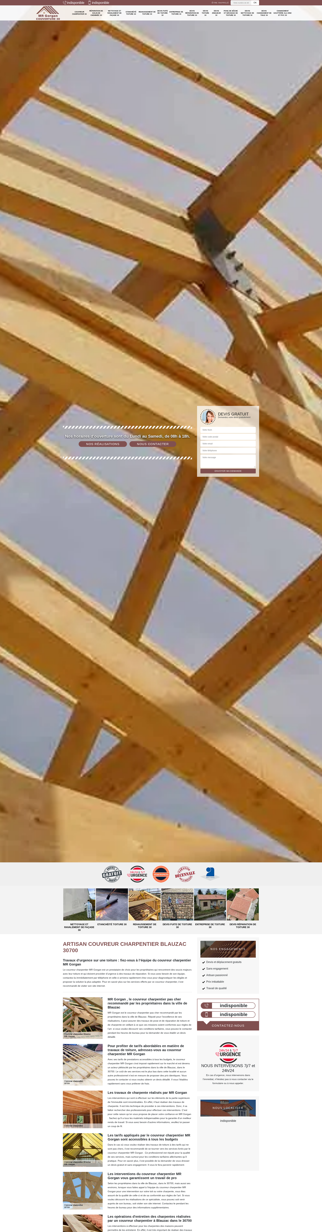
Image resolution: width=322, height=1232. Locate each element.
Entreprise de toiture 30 (176, 13)
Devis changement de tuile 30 (264, 13)
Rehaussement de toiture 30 (147, 13)
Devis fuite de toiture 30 (162, 13)
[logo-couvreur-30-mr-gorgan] (48, 12)
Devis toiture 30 (205, 13)
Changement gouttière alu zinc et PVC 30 (283, 13)
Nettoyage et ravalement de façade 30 (115, 13)
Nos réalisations (102, 444)
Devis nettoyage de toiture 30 (247, 13)
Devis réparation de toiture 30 (192, 13)
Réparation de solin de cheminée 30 (96, 13)
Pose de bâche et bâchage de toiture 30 (231, 13)
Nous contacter (153, 444)
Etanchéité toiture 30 (131, 13)
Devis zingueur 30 (216, 13)
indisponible (75, 3)
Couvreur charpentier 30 (79, 13)
